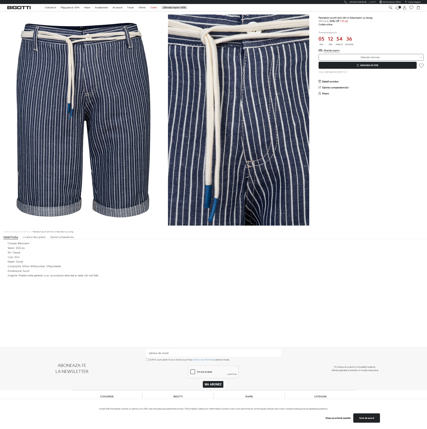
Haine (87, 7)
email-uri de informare (203, 359)
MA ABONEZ (213, 384)
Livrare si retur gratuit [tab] (34, 237)
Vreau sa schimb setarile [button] (338, 418)
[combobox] (371, 57)
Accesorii (117, 7)
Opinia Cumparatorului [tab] (62, 237)
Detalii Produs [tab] (11, 237)
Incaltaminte (101, 7)
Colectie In (50, 7)
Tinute (130, 7)
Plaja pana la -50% (70, 7)
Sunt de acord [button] (366, 418)
